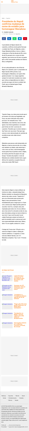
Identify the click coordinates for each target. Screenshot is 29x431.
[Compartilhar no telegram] (20, 38)
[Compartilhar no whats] (14, 38)
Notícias (4, 395)
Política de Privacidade (4, 426)
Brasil (23, 395)
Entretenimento (13, 398)
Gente (4, 398)
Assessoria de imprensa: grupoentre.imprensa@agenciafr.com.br (18, 426)
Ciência (10, 400)
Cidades (21, 398)
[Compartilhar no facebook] (4, 38)
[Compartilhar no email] (25, 38)
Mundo (17, 395)
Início (3, 18)
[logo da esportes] (14, 1)
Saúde (16, 400)
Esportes (8, 18)
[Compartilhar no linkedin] (9, 38)
